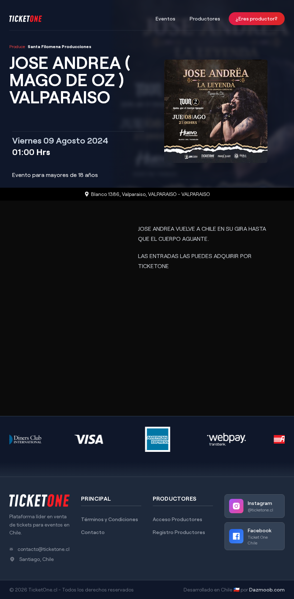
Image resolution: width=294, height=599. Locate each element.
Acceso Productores (177, 519)
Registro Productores (179, 532)
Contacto (93, 532)
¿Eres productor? (257, 18)
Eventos (165, 18)
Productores (205, 18)
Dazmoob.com (267, 589)
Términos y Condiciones (109, 519)
